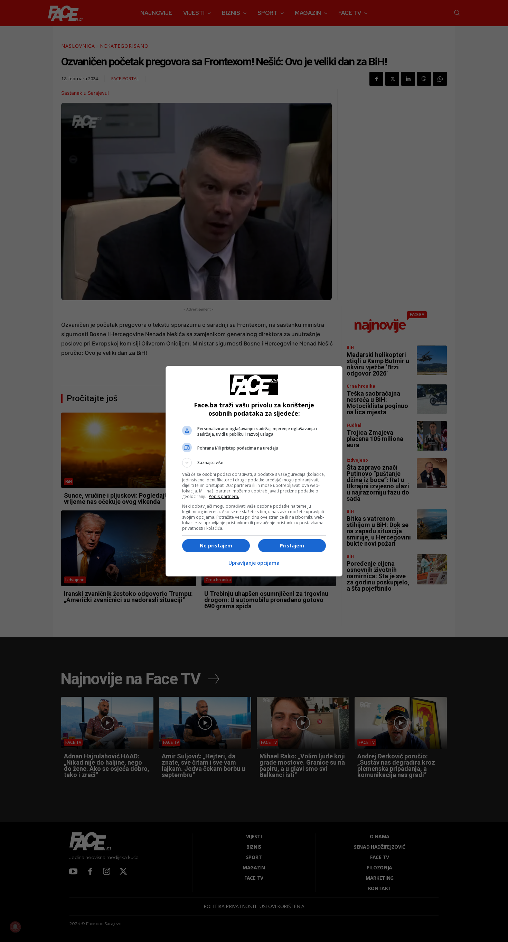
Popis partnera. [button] (224, 496)
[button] (254, 463)
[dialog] (254, 471)
